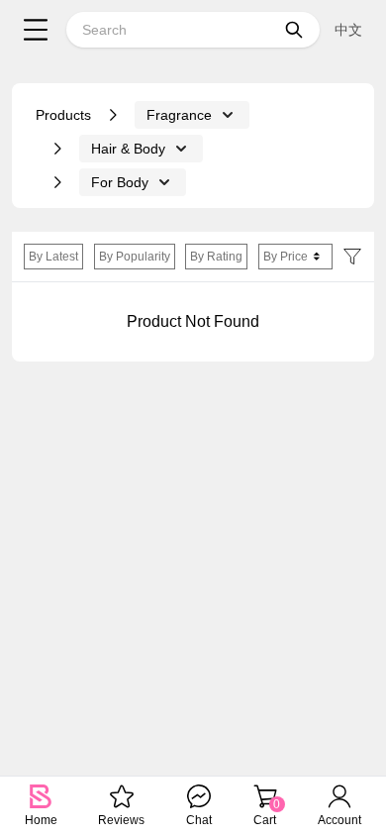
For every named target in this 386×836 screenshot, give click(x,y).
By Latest (53, 256)
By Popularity (134, 256)
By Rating (216, 256)
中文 (348, 30)
